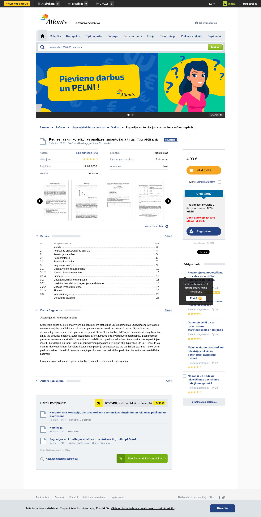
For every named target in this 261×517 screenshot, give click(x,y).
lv (210, 3)
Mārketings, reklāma (87, 143)
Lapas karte (117, 497)
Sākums (44, 127)
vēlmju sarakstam (206, 182)
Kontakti (73, 497)
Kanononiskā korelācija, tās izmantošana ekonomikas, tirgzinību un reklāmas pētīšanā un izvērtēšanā (108, 414)
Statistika (73, 420)
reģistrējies (193, 204)
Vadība (72, 143)
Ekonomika (105, 143)
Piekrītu (222, 508)
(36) (87, 152)
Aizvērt (214, 114)
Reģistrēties (250, 3)
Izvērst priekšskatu (154, 226)
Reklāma (59, 497)
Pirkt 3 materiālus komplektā (145, 458)
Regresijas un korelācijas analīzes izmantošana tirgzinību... (161, 127)
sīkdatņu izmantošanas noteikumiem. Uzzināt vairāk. (142, 508)
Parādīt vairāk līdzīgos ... (204, 402)
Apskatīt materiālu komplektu (62, 459)
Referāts (53, 143)
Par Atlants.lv (42, 497)
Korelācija (55, 427)
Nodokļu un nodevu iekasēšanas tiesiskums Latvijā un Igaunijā (203, 379)
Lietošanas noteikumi (94, 497)
